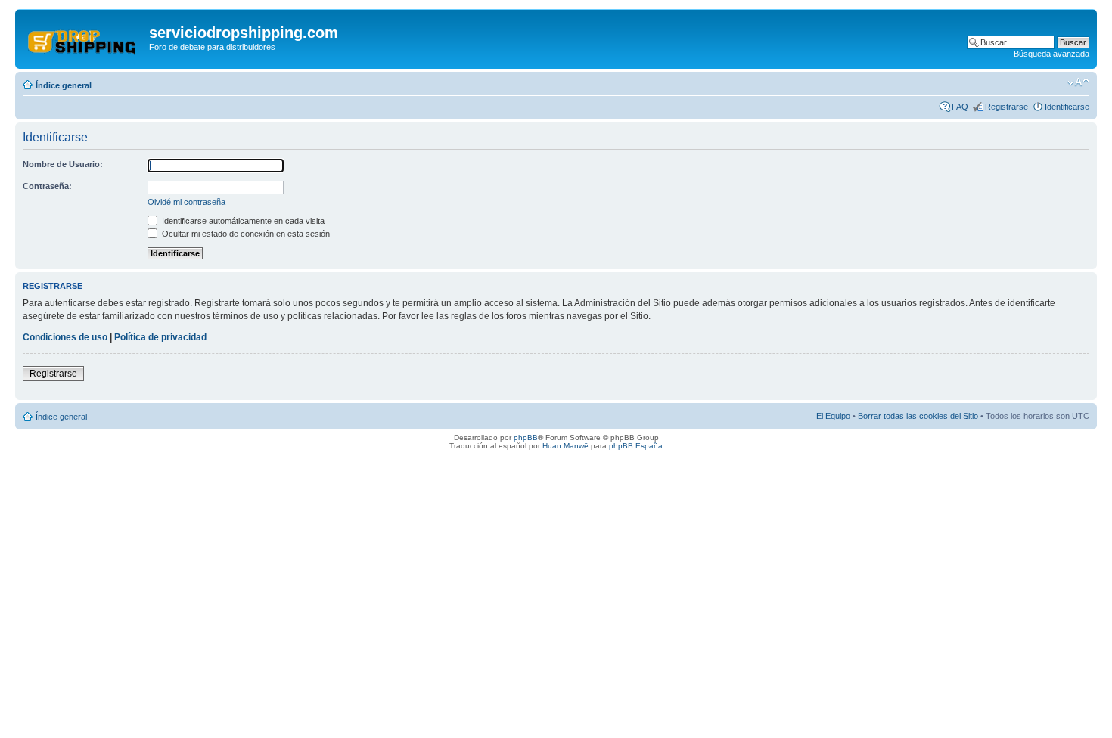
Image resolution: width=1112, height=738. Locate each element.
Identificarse (1067, 106)
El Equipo (833, 415)
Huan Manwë (565, 446)
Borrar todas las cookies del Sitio (918, 415)
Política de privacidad (160, 337)
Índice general (64, 85)
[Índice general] (84, 37)
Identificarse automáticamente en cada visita (242, 220)
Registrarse (1006, 106)
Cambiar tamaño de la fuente (1078, 82)
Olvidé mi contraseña (186, 201)
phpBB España (636, 446)
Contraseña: (47, 186)
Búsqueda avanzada (1051, 53)
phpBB (526, 437)
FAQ (960, 106)
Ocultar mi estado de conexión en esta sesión (245, 233)
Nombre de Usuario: (63, 164)
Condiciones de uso (65, 337)
